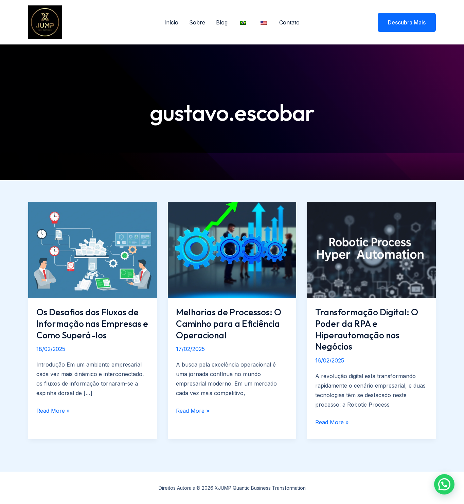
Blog (222, 22)
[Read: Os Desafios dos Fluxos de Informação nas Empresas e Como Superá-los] (92, 249)
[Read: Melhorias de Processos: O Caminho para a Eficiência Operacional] (232, 249)
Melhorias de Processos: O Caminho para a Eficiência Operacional (228, 323)
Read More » (53, 411)
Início (171, 22)
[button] (402, 22)
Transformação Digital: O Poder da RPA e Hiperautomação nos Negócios (366, 329)
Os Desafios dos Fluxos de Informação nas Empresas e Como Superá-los (92, 323)
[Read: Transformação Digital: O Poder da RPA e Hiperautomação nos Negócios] (371, 249)
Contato (289, 22)
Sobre (197, 22)
